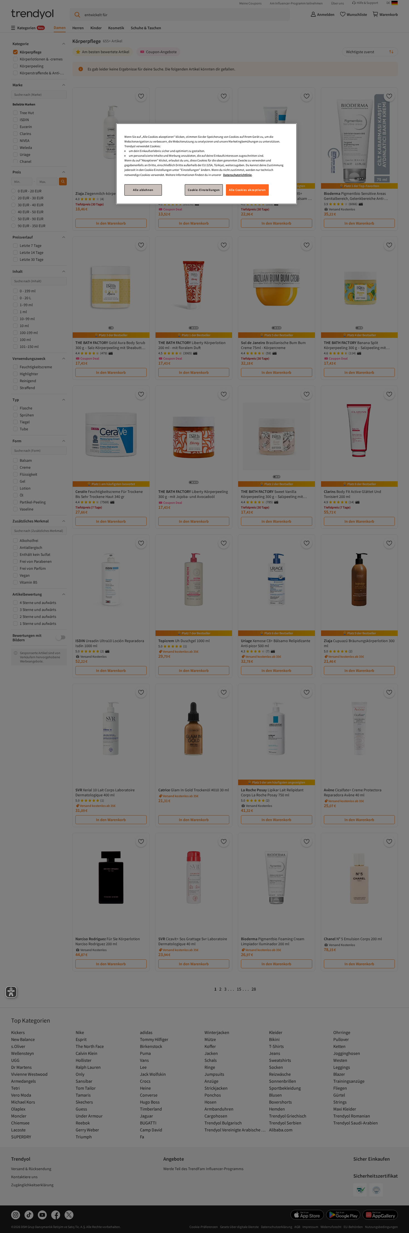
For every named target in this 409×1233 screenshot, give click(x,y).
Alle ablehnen (143, 190)
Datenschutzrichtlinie (237, 175)
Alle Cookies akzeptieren (247, 190)
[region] (206, 163)
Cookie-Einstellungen (204, 190)
